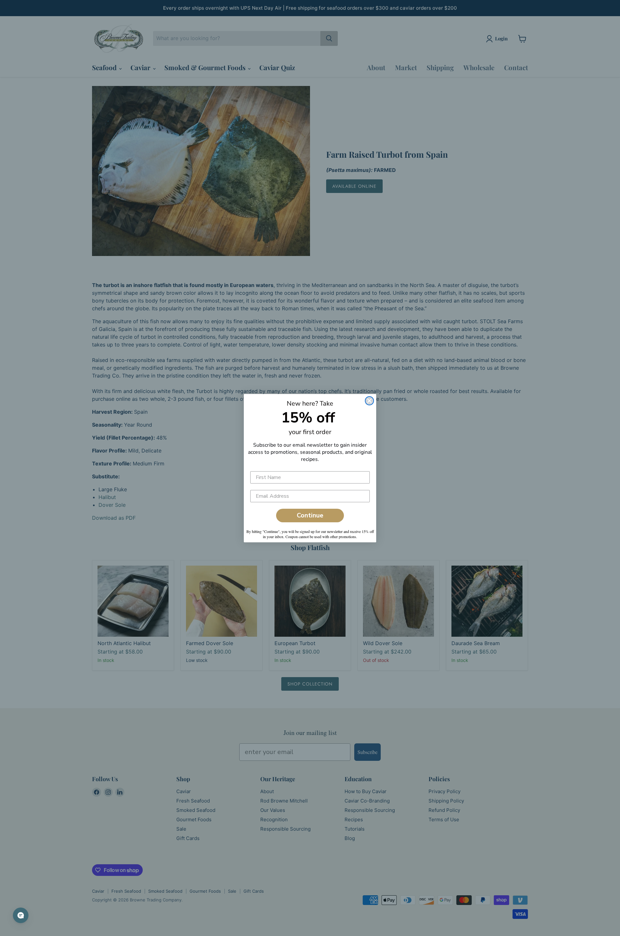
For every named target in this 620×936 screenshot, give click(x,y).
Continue (310, 515)
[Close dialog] (369, 401)
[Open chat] (20, 915)
